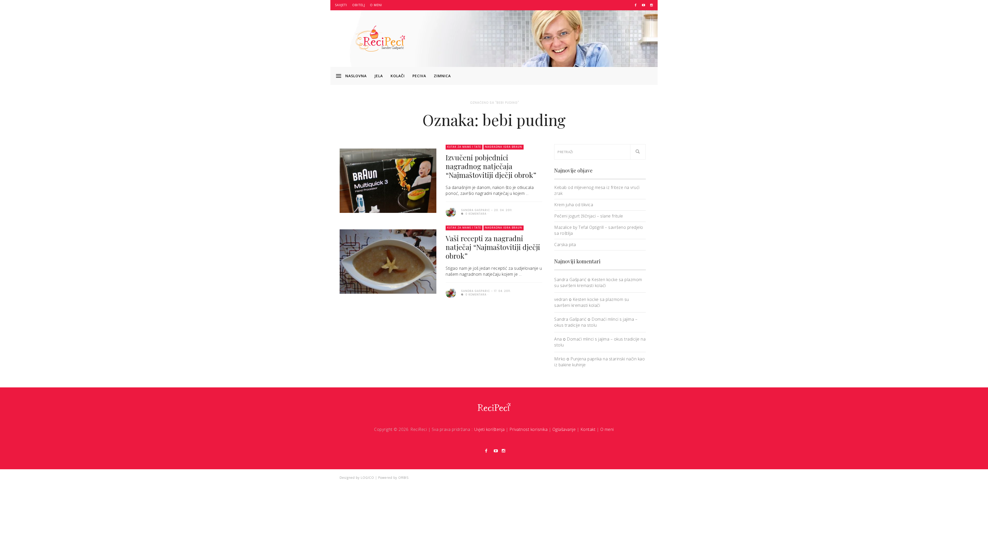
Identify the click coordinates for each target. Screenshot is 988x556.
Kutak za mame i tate (464, 147)
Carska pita (565, 244)
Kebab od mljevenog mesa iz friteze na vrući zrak (597, 190)
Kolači (398, 75)
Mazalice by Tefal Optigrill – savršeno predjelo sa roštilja (598, 230)
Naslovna (356, 75)
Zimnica (442, 75)
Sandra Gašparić (570, 279)
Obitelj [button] (358, 5)
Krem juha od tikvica (573, 204)
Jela (378, 75)
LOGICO (367, 477)
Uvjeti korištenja (489, 429)
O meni (376, 5)
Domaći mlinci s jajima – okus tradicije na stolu (595, 322)
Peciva (419, 75)
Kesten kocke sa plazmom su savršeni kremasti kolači (598, 282)
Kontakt (588, 429)
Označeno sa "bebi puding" (494, 102)
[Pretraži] (638, 152)
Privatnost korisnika (528, 429)
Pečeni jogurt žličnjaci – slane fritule (588, 216)
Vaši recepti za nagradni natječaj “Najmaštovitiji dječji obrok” (493, 246)
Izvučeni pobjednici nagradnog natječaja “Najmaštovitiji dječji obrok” (491, 166)
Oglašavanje (564, 429)
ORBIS (403, 477)
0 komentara (475, 214)
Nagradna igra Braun (503, 147)
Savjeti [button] (341, 5)
